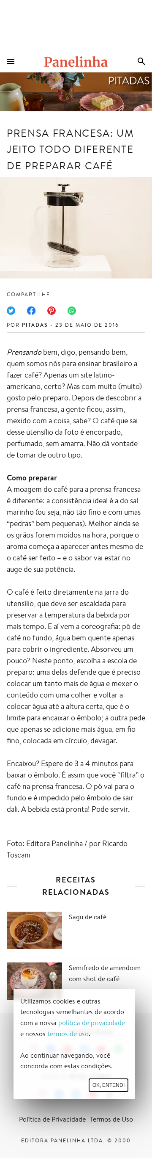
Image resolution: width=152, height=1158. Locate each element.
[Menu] (10, 61)
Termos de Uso (111, 1119)
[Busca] (141, 61)
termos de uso (68, 1033)
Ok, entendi (108, 1085)
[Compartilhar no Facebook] (31, 311)
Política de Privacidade (52, 1119)
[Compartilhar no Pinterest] (51, 311)
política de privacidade (91, 1022)
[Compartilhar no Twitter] (11, 311)
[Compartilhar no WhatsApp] (72, 311)
